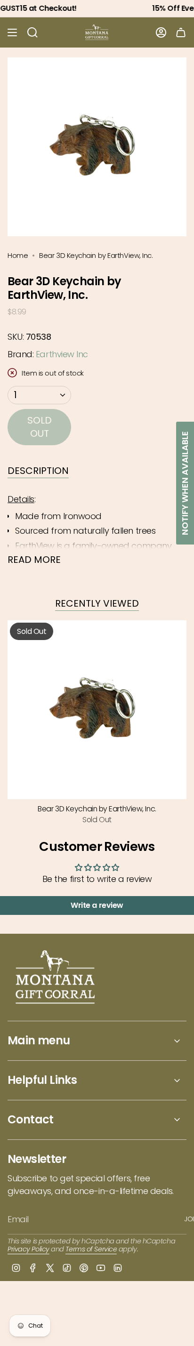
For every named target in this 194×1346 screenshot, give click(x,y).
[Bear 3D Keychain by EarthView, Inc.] (97, 709)
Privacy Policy (28, 1249)
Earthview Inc (62, 354)
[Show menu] (12, 32)
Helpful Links (42, 1080)
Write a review (97, 905)
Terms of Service (91, 1249)
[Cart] (181, 32)
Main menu (39, 1040)
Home (18, 255)
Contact (31, 1119)
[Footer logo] (56, 978)
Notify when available (185, 483)
